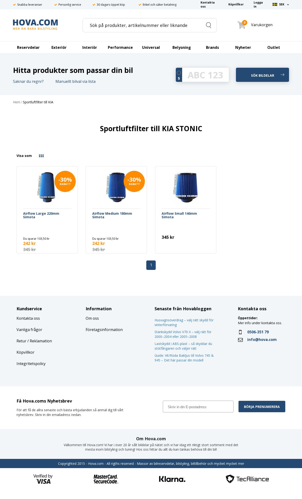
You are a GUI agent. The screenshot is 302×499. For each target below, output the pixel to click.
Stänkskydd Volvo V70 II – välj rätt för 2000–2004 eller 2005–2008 (183, 334)
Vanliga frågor (29, 329)
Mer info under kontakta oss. (260, 323)
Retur (21, 341)
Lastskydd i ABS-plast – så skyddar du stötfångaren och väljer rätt (183, 346)
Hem (16, 102)
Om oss (92, 318)
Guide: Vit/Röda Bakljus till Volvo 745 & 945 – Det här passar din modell (184, 357)
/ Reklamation (39, 341)
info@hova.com (262, 339)
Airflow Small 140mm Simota (179, 215)
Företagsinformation (104, 329)
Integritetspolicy (31, 363)
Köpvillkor (25, 352)
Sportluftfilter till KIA (38, 102)
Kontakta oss (28, 318)
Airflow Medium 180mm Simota (112, 215)
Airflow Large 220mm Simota (41, 215)
